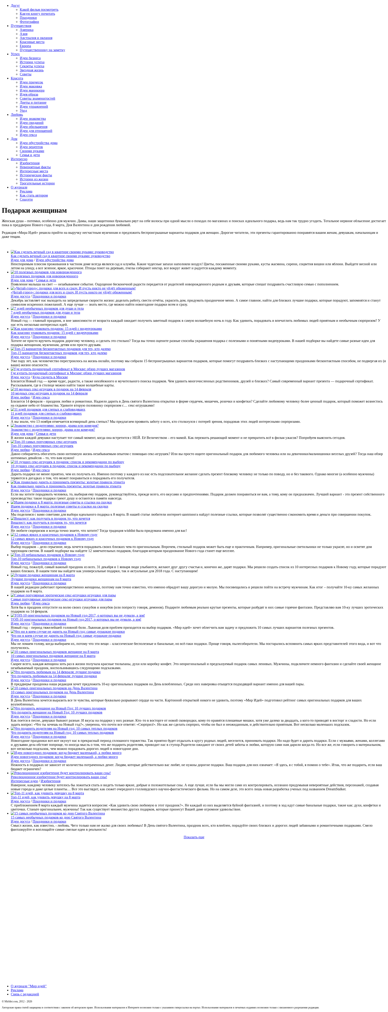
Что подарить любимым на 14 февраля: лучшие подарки (54, 676)
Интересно (19, 159)
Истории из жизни (34, 179)
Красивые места (32, 42)
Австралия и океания (36, 38)
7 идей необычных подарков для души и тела (45, 312)
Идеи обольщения (33, 127)
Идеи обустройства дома (38, 143)
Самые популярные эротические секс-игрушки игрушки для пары (61, 599)
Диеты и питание (33, 102)
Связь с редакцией (25, 994)
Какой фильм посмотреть (39, 9)
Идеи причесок (31, 82)
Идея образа (29, 94)
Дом (14, 139)
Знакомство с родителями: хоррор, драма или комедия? (53, 430)
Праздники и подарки (49, 296)
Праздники (28, 18)
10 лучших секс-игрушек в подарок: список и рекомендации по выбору (66, 466)
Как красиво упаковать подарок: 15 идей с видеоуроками (54, 333)
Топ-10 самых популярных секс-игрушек (42, 446)
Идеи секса (28, 135)
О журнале (19, 187)
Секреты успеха (32, 66)
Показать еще (194, 837)
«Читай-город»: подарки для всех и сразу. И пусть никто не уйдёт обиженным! (71, 292)
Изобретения (30, 163)
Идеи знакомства (33, 118)
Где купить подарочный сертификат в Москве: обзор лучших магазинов (66, 373)
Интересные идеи (24, 781)
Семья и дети (30, 155)
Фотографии (29, 22)
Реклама (26, 191)
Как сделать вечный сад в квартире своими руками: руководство (60, 256)
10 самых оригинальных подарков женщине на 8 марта (53, 656)
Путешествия (21, 26)
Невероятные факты (35, 167)
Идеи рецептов (31, 147)
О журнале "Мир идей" (29, 986)
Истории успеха (32, 62)
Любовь (17, 114)
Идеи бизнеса (30, 58)
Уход (23, 110)
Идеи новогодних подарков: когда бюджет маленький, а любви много (64, 757)
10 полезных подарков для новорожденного (44, 276)
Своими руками (32, 151)
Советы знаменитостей (37, 98)
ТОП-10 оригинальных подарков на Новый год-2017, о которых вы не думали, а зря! (76, 619)
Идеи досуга (20, 296)
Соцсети (26, 199)
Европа (25, 46)
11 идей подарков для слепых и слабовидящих (46, 413)
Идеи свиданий (32, 123)
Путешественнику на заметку (42, 50)
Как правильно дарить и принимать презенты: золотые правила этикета (66, 486)
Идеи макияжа (31, 86)
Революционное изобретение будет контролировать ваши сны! (59, 777)
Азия (23, 34)
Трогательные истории (37, 183)
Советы (25, 74)
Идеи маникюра (32, 90)
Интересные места (34, 171)
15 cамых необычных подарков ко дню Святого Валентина (56, 817)
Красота (17, 78)
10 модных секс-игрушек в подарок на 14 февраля (49, 393)
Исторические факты (36, 175)
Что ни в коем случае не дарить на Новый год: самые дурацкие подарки (66, 635)
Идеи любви (20, 397)
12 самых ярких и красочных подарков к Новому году (52, 539)
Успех (15, 54)
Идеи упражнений (34, 106)
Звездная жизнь (32, 70)
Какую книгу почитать (37, 13)
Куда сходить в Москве (50, 377)
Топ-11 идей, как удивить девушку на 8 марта (45, 797)
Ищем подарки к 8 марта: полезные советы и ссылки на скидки (59, 506)
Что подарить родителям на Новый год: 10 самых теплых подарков (62, 732)
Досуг (15, 5)
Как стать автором (34, 195)
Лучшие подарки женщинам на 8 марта (41, 579)
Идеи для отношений (36, 131)
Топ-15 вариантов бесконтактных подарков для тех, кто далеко (59, 353)
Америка (26, 30)
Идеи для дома (22, 260)
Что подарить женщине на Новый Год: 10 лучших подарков (56, 712)
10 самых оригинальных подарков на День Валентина (52, 692)
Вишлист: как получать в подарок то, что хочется (48, 522)
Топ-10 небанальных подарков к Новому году (46, 559)
